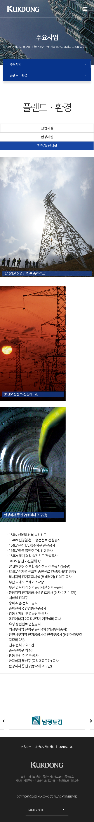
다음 (90, 720)
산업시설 (47, 128)
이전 (3, 720)
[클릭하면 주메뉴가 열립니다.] (85, 9)
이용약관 (26, 747)
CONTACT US (66, 747)
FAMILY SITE (36, 810)
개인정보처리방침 (44, 747)
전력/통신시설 (47, 146)
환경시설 (47, 137)
